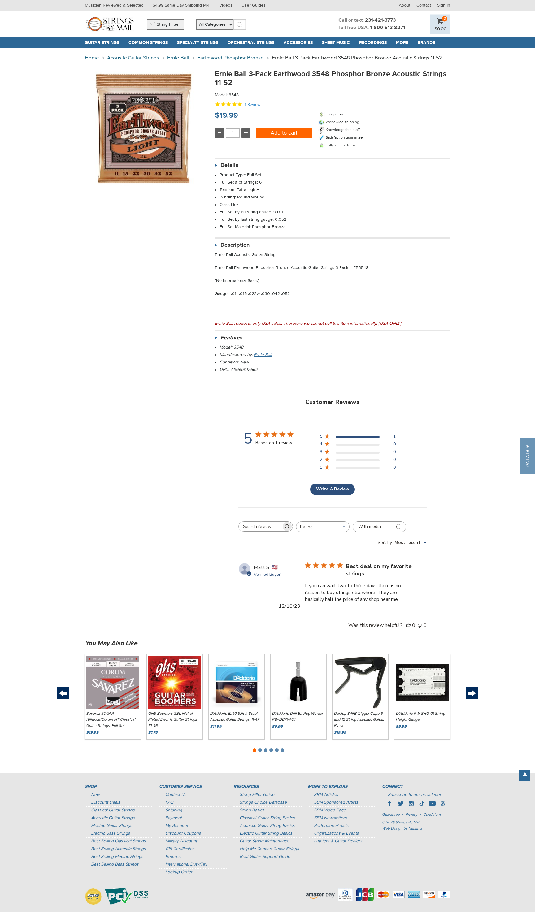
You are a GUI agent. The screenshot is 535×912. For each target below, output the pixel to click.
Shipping (173, 810)
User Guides (253, 5)
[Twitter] (400, 804)
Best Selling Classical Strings (118, 841)
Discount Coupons (183, 833)
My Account (176, 825)
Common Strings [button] (148, 43)
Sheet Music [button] (336, 43)
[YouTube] (432, 804)
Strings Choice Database (263, 802)
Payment (173, 818)
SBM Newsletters (330, 818)
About (404, 5)
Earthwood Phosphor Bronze (230, 58)
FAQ (169, 802)
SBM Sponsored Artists (336, 802)
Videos (226, 5)
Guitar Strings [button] (102, 43)
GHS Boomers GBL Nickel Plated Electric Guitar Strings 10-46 (172, 720)
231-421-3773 (380, 20)
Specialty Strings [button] (197, 43)
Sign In (443, 5)
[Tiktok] (421, 804)
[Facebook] (390, 804)
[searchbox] (260, 526)
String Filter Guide (257, 795)
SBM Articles (326, 795)
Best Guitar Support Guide (265, 856)
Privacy (411, 815)
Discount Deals (105, 802)
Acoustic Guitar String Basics (267, 825)
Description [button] (235, 245)
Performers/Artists (331, 825)
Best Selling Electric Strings (117, 856)
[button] (440, 28)
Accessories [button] (298, 43)
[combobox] (323, 526)
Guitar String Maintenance (264, 841)
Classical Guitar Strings (113, 810)
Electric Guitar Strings (111, 825)
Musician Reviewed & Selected (114, 5)
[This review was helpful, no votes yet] (408, 625)
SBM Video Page (330, 810)
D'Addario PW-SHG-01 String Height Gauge (420, 717)
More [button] (402, 43)
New (95, 795)
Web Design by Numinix (402, 829)
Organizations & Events (336, 833)
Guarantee (391, 815)
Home (92, 58)
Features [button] (231, 338)
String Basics (252, 810)
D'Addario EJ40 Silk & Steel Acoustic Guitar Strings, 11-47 (234, 717)
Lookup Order (178, 872)
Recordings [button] (373, 43)
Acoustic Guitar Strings (133, 58)
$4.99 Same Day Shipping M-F (181, 5)
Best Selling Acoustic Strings (118, 849)
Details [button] (229, 165)
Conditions (432, 815)
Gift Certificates (179, 849)
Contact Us (175, 795)
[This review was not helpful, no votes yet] (420, 625)
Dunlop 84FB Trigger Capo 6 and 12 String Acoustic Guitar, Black (359, 720)
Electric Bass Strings (110, 833)
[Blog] (442, 804)
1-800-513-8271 (387, 27)
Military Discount (181, 841)
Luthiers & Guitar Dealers (338, 841)
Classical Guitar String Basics (267, 818)
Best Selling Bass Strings (115, 864)
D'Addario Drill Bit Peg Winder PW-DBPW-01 (297, 717)
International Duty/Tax (186, 864)
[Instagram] (411, 804)
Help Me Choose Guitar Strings (269, 849)
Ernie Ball (178, 58)
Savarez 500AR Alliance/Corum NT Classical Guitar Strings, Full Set (110, 720)
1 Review (252, 104)
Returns (173, 856)
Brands (426, 43)
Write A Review (332, 489)
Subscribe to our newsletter (414, 795)
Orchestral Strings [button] (251, 43)
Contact (423, 5)
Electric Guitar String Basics (266, 833)
